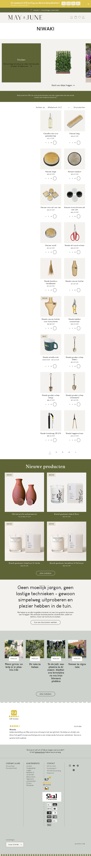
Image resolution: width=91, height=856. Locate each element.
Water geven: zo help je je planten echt (14, 667)
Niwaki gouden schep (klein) (74, 358)
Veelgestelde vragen (31, 769)
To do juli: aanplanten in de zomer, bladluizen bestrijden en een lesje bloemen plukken (56, 673)
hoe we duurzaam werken (45, 622)
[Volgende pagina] (75, 452)
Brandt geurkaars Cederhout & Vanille (24, 563)
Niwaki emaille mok (51, 357)
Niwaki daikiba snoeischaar (74, 320)
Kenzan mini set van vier (51, 207)
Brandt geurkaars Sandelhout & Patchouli (67, 563)
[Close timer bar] (88, 3)
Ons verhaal (10, 766)
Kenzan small (50, 245)
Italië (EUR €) (13, 844)
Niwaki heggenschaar (74, 433)
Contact (29, 766)
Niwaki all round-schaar (74, 245)
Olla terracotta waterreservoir (24, 514)
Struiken (21, 60)
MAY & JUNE (82, 843)
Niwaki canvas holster (75, 281)
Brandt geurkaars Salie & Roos (66, 514)
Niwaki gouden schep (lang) (50, 396)
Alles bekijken (46, 573)
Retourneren (30, 777)
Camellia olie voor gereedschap (50, 134)
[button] (71, 17)
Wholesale (30, 785)
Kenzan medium (74, 172)
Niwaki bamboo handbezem (50, 282)
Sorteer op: (40, 107)
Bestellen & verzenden (30, 773)
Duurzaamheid (11, 768)
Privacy (29, 783)
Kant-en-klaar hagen (62, 85)
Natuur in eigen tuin (77, 665)
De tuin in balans (35, 665)
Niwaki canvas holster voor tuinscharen (51, 320)
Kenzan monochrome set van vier (74, 208)
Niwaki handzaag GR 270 (50, 433)
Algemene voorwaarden (31, 780)
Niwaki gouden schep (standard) (74, 396)
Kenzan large (51, 172)
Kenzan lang (75, 133)
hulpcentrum (40, 752)
